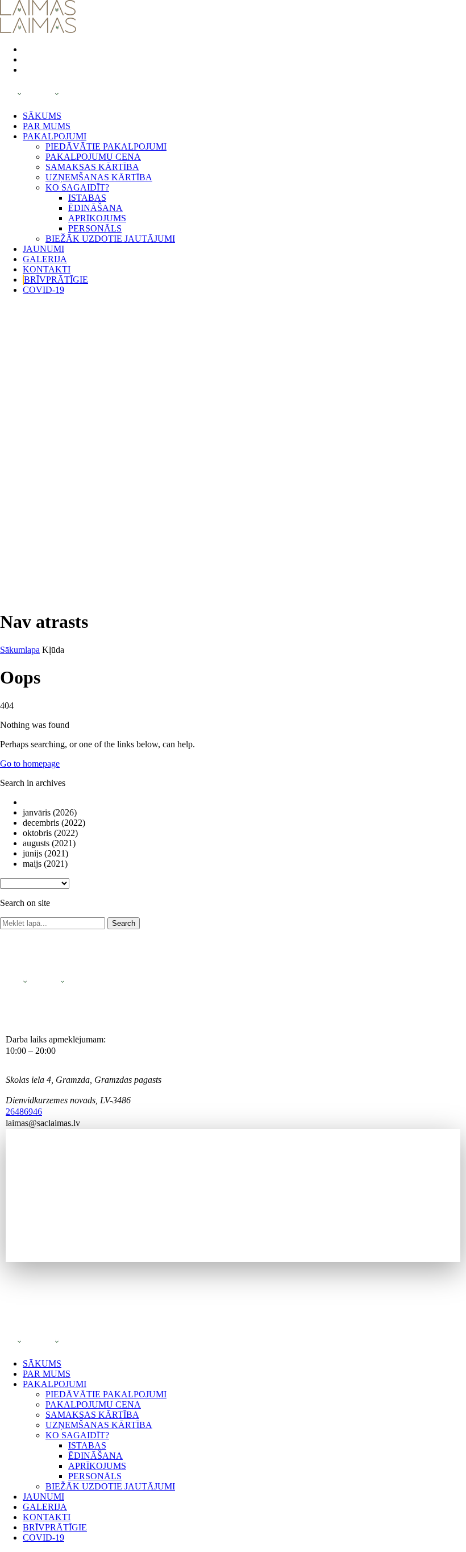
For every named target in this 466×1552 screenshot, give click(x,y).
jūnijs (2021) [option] (45, 853)
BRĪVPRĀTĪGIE (56, 279)
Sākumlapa (20, 650)
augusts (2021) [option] (49, 843)
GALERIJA (45, 259)
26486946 (24, 1111)
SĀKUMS (42, 116)
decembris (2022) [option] (54, 822)
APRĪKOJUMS (97, 218)
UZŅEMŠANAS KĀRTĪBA (98, 177)
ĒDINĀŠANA (95, 208)
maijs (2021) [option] (45, 863)
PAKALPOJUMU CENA (93, 157)
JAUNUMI (43, 249)
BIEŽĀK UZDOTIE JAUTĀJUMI (110, 238)
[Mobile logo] (38, 1344)
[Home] (38, 12)
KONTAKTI (46, 269)
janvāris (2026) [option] (50, 812)
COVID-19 (43, 290)
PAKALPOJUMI (54, 136)
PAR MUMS (46, 126)
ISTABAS (87, 197)
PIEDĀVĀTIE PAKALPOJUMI (106, 146)
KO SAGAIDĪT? (77, 187)
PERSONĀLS (95, 228)
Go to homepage (30, 763)
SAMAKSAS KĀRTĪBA (92, 167)
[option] (244, 802)
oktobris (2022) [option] (50, 833)
